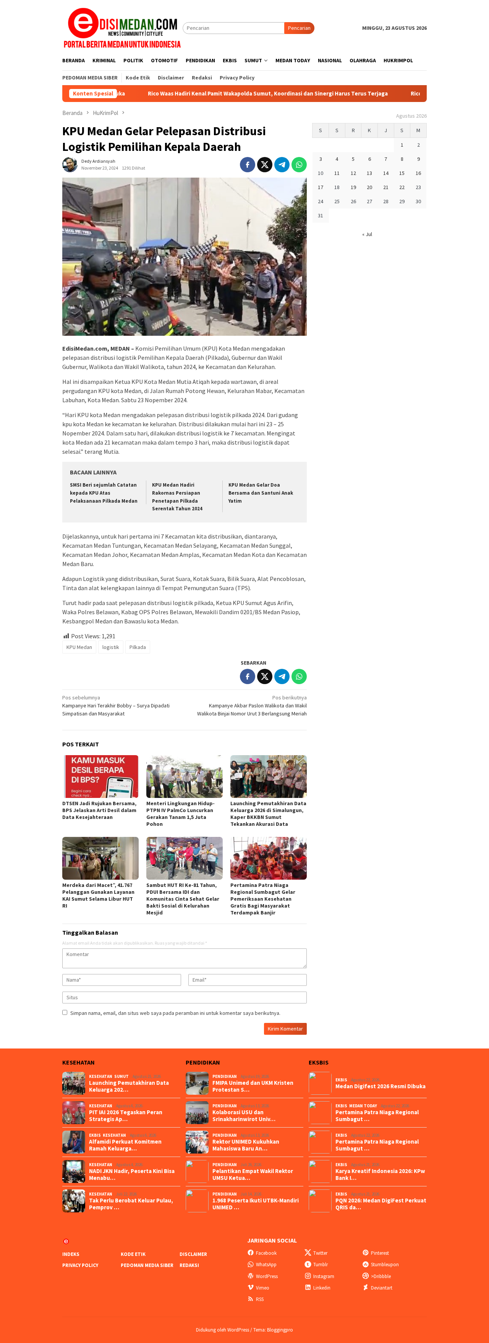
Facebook (266, 1253)
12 (353, 173)
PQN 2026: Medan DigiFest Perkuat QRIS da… (380, 1204)
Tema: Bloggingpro (273, 1330)
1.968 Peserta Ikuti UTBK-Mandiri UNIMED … (255, 1204)
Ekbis (95, 1135)
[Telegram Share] (282, 164)
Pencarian (299, 27)
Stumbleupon (385, 1264)
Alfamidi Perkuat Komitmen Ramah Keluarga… (125, 1145)
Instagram (323, 1276)
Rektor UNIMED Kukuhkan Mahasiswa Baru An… (245, 1145)
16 (418, 173)
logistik (110, 647)
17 (320, 187)
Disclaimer (193, 1254)
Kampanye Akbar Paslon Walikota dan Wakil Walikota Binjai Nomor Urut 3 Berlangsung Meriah (252, 705)
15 (402, 173)
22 (402, 187)
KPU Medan (79, 647)
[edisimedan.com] (122, 27)
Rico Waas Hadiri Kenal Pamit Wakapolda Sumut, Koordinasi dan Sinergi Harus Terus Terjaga (225, 93)
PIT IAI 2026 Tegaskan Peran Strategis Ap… (125, 1116)
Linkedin (321, 1288)
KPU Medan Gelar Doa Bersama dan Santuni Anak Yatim (260, 493)
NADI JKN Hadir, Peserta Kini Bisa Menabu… (132, 1174)
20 (369, 187)
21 (386, 187)
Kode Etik (133, 1254)
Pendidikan (224, 1076)
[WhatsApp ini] (299, 164)
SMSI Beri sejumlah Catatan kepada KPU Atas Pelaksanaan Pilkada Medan (104, 493)
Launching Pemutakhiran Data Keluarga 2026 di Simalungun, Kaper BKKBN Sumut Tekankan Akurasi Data (268, 813)
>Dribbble (381, 1276)
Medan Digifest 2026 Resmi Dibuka (380, 1086)
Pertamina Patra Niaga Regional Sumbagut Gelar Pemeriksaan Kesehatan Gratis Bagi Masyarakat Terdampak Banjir (262, 899)
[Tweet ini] (264, 164)
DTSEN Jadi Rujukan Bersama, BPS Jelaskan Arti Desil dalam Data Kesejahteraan (99, 810)
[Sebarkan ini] (247, 164)
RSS (260, 1299)
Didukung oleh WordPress (222, 1330)
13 (369, 173)
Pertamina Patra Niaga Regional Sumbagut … (377, 1116)
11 (337, 173)
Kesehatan (100, 1076)
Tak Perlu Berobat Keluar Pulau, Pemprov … (131, 1204)
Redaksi (189, 1265)
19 (353, 187)
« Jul (367, 234)
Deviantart (381, 1288)
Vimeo (262, 1288)
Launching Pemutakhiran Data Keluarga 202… (129, 1086)
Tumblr (320, 1264)
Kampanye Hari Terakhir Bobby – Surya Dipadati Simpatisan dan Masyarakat (116, 705)
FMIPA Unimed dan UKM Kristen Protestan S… (252, 1086)
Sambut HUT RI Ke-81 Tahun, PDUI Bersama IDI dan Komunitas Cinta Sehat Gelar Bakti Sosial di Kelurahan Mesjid (182, 899)
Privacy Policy (80, 1265)
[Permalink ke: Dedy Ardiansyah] (70, 163)
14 (386, 173)
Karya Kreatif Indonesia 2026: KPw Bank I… (380, 1174)
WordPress (267, 1276)
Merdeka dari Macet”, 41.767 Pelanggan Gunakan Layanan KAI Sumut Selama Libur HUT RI (98, 895)
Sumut (121, 1076)
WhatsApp (266, 1264)
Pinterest (380, 1253)
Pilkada (138, 647)
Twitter (320, 1253)
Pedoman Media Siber (147, 1265)
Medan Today (363, 1105)
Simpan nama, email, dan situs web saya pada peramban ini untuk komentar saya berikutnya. (175, 1013)
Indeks (70, 1254)
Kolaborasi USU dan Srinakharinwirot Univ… (243, 1116)
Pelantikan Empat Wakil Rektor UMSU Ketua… (252, 1174)
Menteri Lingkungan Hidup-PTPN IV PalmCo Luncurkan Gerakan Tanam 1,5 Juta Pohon (180, 813)
